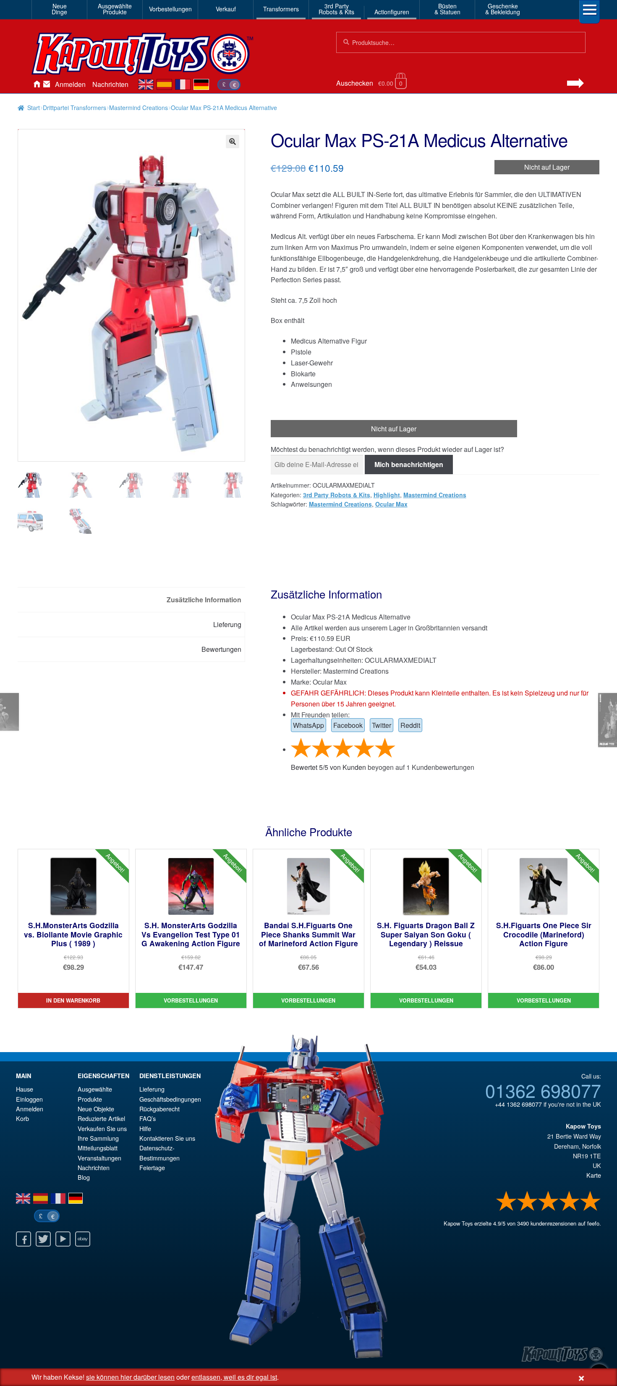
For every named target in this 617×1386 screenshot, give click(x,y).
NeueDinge (59, 9)
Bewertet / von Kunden (328, 767)
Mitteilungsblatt (98, 1147)
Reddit (410, 725)
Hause (36, 84)
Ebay (82, 1239)
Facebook (348, 725)
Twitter (381, 725)
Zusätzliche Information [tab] (204, 599)
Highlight (387, 495)
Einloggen (29, 1099)
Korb (22, 1118)
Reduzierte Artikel (101, 1118)
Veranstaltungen (99, 1157)
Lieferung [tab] (227, 624)
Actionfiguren (391, 12)
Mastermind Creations (138, 107)
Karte (593, 1175)
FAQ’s (147, 1118)
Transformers (281, 9)
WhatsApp (308, 725)
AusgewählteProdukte (115, 9)
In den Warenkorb (73, 1000)
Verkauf (226, 9)
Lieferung (152, 1088)
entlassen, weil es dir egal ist (234, 1377)
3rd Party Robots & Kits (336, 495)
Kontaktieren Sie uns (47, 84)
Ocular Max (391, 504)
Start (33, 107)
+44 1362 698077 (518, 1104)
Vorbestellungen (170, 9)
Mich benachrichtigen (408, 464)
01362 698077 (543, 1090)
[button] (232, 141)
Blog (84, 1177)
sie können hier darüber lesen (130, 1377)
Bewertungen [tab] (221, 649)
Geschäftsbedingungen (170, 1099)
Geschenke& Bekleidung (502, 9)
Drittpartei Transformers (74, 107)
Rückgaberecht (159, 1108)
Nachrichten (110, 84)
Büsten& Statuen (447, 9)
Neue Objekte (96, 1108)
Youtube (63, 1239)
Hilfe (145, 1128)
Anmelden (70, 84)
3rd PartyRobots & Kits (336, 9)
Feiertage (152, 1167)
